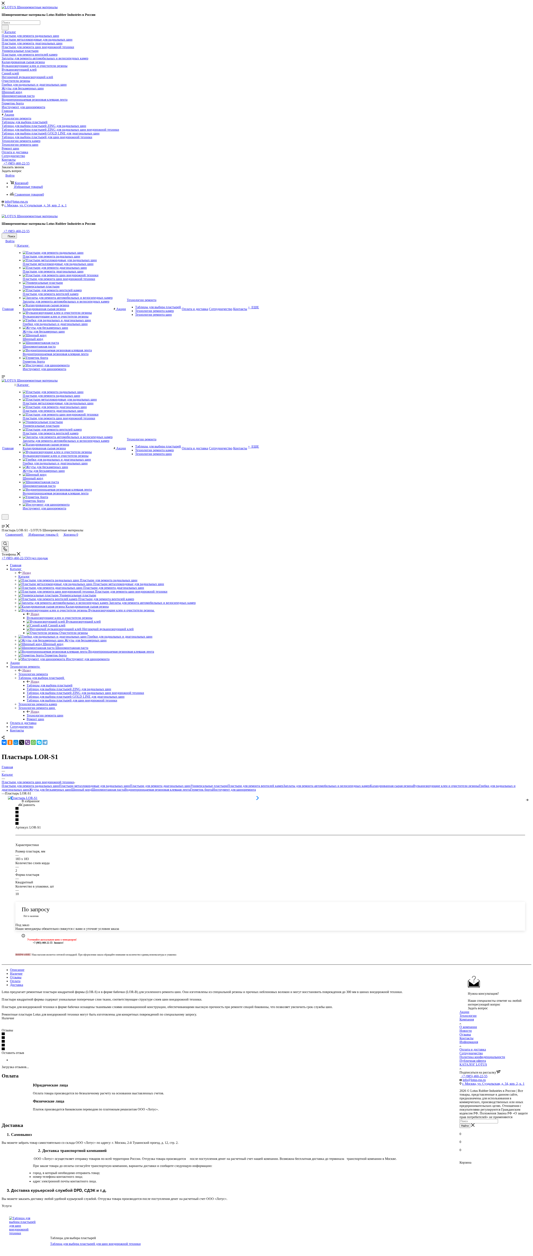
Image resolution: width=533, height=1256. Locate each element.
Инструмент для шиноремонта (234, 789)
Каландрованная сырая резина (391, 786)
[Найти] (5, 27)
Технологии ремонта (33, 674)
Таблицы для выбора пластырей (49, 685)
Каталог (24, 576)
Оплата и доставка (473, 1049)
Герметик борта (201, 789)
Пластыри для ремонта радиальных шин (30, 786)
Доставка (16, 985)
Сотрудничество (471, 1053)
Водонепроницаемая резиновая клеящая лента (157, 789)
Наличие (16, 973)
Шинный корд (81, 789)
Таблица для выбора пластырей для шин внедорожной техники (95, 1244)
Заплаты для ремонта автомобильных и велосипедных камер (326, 786)
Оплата (15, 981)
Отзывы (15, 977)
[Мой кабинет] (3, 522)
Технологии (468, 1015)
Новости (466, 1030)
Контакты (466, 1038)
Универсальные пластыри (209, 786)
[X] (21, 742)
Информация (469, 1042)
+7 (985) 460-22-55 (16, 163)
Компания (467, 1019)
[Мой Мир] (15, 742)
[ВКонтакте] (4, 742)
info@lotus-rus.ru (16, 201)
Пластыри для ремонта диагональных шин (160, 786)
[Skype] (39, 742)
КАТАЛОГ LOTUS (473, 1064)
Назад (26, 573)
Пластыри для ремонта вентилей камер (255, 786)
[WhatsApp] (33, 742)
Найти (465, 1125)
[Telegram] (44, 742)
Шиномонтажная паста (108, 789)
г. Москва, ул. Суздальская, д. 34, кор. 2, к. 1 (35, 205)
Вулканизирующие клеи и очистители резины (59, 618)
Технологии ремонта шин (45, 715)
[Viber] (27, 742)
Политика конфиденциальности (482, 1057)
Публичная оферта (473, 1060)
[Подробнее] (527, 799)
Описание (17, 970)
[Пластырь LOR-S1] (22, 798)
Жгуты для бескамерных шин (50, 789)
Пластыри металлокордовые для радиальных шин (94, 786)
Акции (464, 1012)
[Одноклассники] (9, 742)
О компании (468, 1027)
